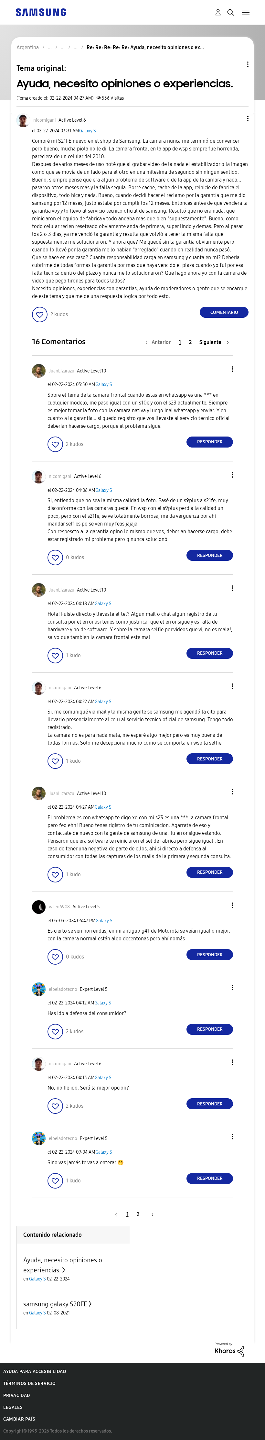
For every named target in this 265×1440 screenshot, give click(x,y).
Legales (13, 1407)
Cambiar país (19, 1419)
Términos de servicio (29, 1383)
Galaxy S (87, 131)
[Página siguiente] (150, 1214)
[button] (237, 119)
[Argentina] (41, 12)
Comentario (224, 312)
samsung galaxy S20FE (55, 1304)
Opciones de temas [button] (237, 64)
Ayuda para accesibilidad (34, 1371)
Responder (210, 442)
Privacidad (16, 1395)
